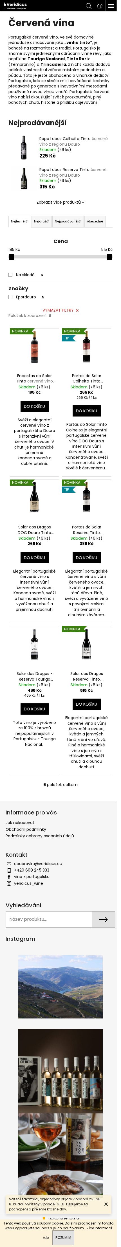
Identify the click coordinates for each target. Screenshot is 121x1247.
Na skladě (29, 275)
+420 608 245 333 (31, 870)
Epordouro (30, 297)
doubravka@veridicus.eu (38, 863)
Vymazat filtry (58, 310)
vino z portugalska (32, 876)
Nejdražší (41, 221)
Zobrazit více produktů (59, 202)
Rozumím (63, 1237)
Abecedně (95, 221)
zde (45, 1237)
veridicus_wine (28, 883)
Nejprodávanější (68, 221)
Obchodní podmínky (26, 829)
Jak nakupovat (20, 822)
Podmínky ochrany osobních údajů (40, 836)
